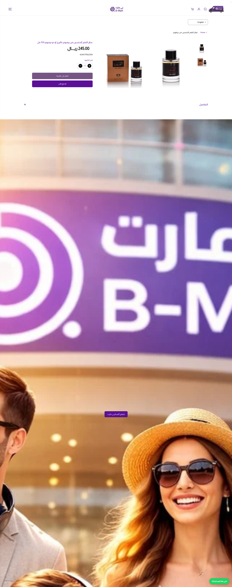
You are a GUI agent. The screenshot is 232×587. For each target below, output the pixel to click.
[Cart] (192, 9)
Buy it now (62, 84)
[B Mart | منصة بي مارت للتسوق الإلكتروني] (116, 9)
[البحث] (205, 9)
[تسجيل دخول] (199, 9)
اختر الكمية (89, 60)
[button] (9, 9)
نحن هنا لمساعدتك (219, 581)
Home (202, 32)
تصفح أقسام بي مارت (116, 414)
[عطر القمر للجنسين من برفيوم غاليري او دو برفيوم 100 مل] (172, 65)
